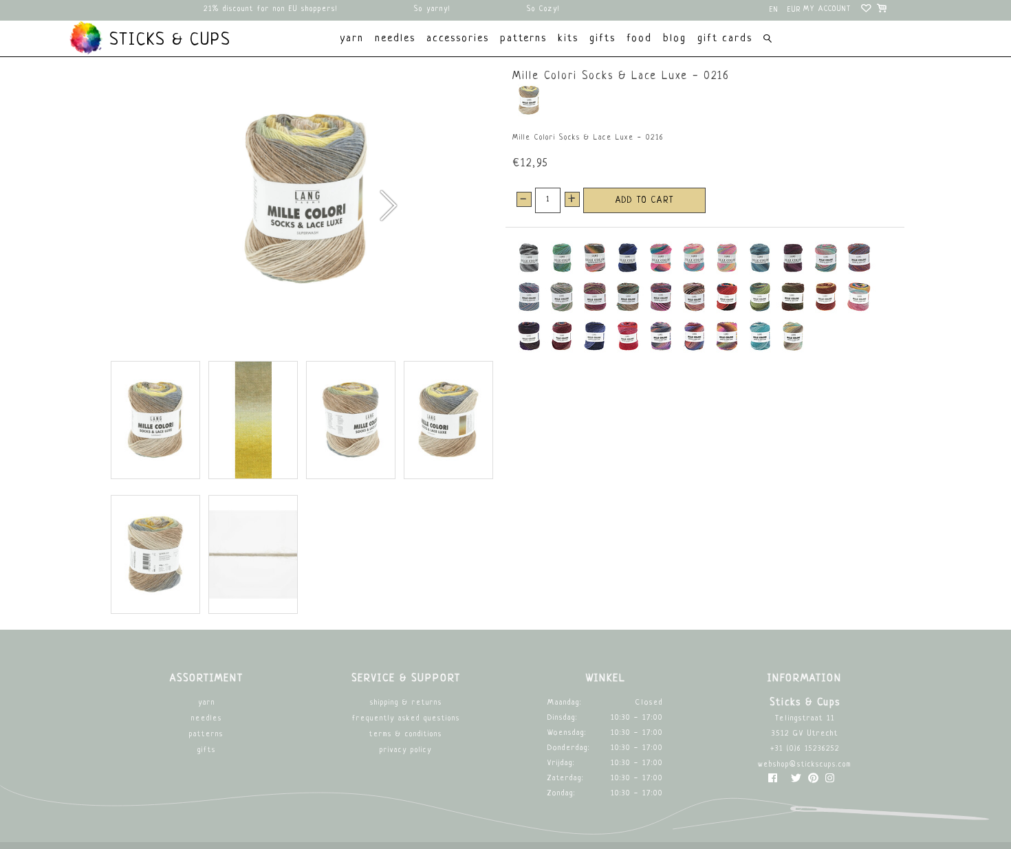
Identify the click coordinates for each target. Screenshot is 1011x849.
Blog (674, 39)
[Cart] (883, 10)
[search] (767, 40)
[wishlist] (867, 10)
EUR (794, 10)
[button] (387, 205)
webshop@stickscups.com (804, 765)
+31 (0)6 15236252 (805, 749)
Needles (206, 719)
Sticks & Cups (167, 40)
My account (827, 9)
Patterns (206, 734)
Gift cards (724, 39)
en (774, 10)
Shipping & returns (406, 703)
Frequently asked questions (406, 719)
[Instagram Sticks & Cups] (829, 781)
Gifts (206, 750)
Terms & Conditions (405, 734)
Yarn (206, 703)
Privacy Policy (406, 750)
